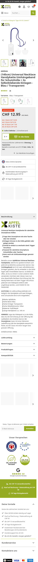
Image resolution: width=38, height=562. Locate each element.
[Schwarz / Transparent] (20, 101)
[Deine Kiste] (33, 6)
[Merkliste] (29, 6)
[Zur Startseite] (6, 7)
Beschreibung (6, 217)
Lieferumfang (6, 338)
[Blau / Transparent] (4, 101)
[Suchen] (33, 12)
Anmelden (30, 429)
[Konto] (24, 7)
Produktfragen (7, 349)
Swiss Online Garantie (13, 162)
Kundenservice (9, 542)
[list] (18, 40)
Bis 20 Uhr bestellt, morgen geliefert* (18, 536)
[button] (4, 13)
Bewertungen (6, 343)
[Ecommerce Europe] (25, 446)
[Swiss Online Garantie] (11, 446)
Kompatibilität (7, 355)
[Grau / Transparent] (12, 101)
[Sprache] (19, 7)
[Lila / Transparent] (28, 101)
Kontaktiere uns (9, 550)
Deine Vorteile (8, 504)
